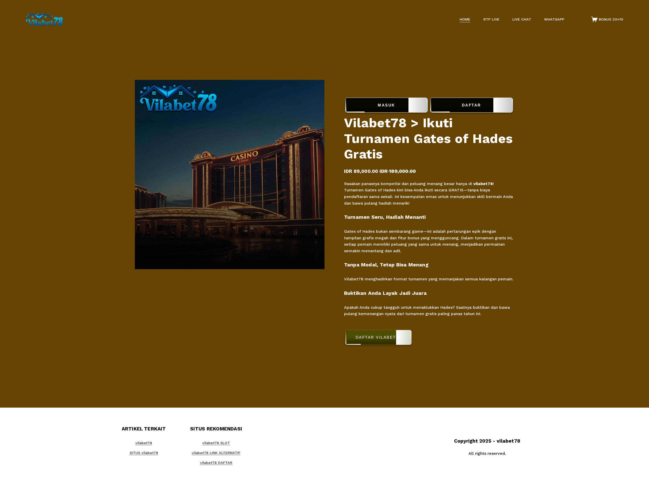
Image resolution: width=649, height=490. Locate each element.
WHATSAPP (554, 19)
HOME (465, 19)
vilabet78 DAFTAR (216, 463)
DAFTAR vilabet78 (378, 337)
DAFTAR (471, 105)
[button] (429, 338)
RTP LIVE (491, 19)
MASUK (386, 105)
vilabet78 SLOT (216, 443)
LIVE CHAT (521, 19)
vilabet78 (483, 183)
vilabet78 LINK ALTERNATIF (216, 453)
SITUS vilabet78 (144, 453)
